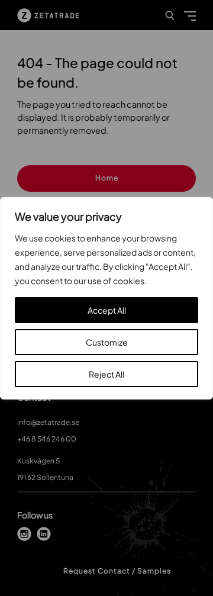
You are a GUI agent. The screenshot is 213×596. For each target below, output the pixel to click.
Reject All (106, 374)
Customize (107, 342)
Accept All (107, 310)
